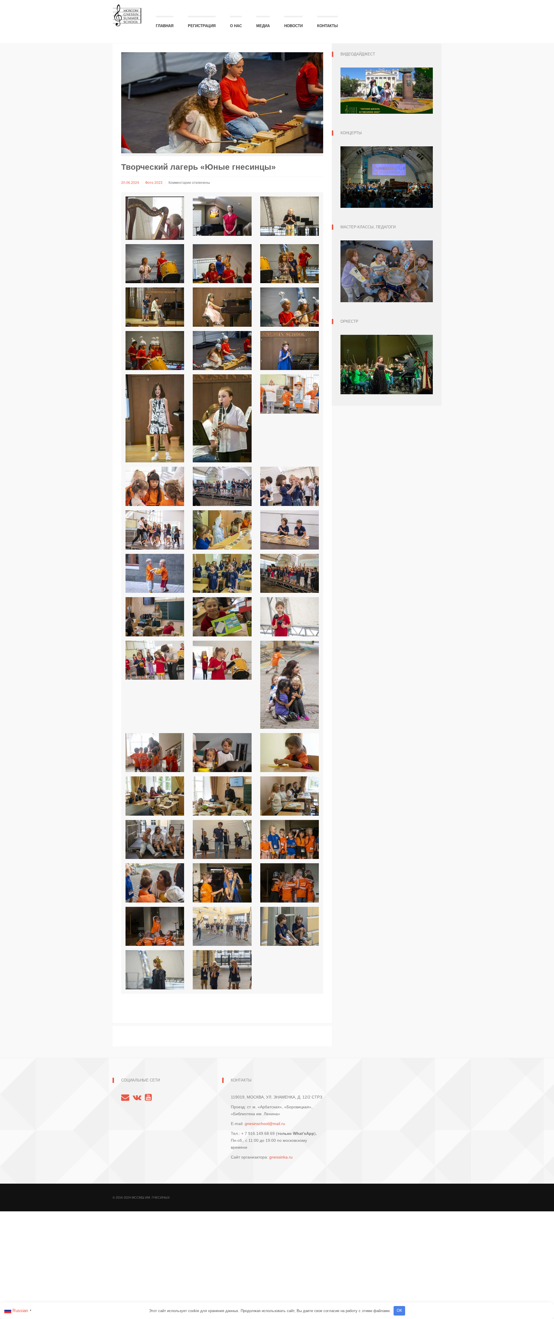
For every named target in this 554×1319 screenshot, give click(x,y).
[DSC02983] (289, 530)
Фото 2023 (153, 183)
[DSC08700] (222, 752)
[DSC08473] (155, 752)
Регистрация (202, 26)
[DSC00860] (222, 418)
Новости (293, 26)
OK (399, 1310)
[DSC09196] (289, 839)
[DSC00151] (222, 263)
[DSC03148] (222, 573)
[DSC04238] (222, 616)
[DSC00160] (289, 263)
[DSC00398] (155, 350)
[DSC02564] (155, 486)
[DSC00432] (222, 350)
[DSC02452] (289, 394)
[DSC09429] (289, 926)
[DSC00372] (289, 307)
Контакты (327, 26)
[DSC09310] (155, 926)
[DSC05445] (155, 660)
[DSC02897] (222, 530)
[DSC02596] (222, 486)
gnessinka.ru (281, 1157)
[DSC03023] (155, 573)
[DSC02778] (155, 530)
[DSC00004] (222, 216)
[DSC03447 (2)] (289, 573)
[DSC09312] (222, 926)
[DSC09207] (155, 883)
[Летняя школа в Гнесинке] (127, 12)
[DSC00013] (289, 216)
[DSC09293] (289, 883)
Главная (164, 26)
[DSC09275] (222, 883)
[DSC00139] (155, 263)
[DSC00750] (155, 418)
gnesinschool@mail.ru (265, 1123)
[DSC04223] (155, 616)
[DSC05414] (289, 616)
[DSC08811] (155, 796)
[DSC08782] (289, 752)
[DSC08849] (222, 796)
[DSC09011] (155, 839)
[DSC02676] (289, 486)
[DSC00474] (289, 350)
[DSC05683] (289, 685)
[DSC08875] (289, 796)
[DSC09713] (222, 969)
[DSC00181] (222, 307)
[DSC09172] (222, 839)
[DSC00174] (155, 307)
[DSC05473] (222, 660)
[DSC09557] (155, 969)
